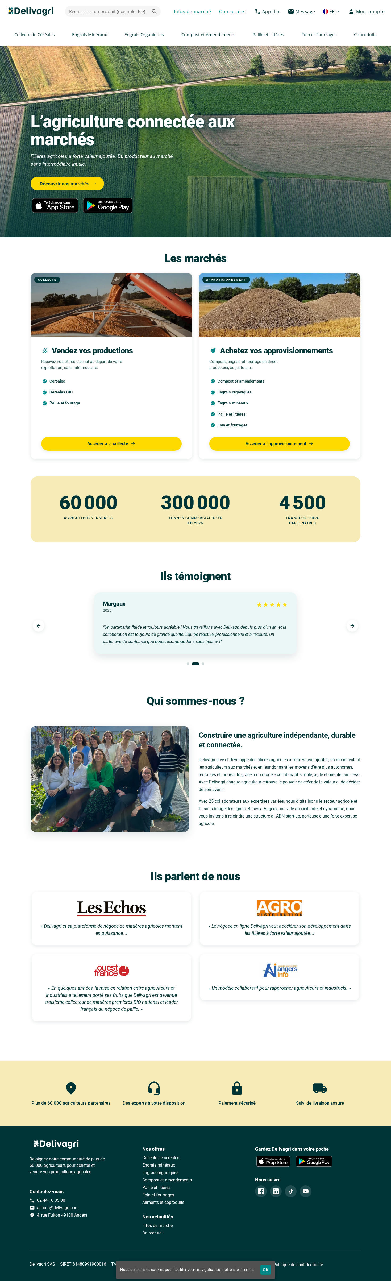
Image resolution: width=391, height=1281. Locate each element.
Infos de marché (157, 1225)
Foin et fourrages (158, 1194)
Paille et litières (156, 1187)
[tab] (188, 663)
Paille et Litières (268, 35)
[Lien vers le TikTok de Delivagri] (291, 1191)
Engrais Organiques (144, 35)
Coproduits (365, 35)
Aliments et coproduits (163, 1202)
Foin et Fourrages (319, 35)
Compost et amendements (167, 1180)
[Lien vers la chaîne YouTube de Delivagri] (305, 1191)
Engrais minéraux (158, 1165)
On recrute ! (153, 1233)
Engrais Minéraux (89, 35)
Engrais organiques (160, 1172)
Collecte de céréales (160, 1157)
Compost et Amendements (208, 35)
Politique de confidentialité (297, 1264)
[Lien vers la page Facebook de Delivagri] (261, 1191)
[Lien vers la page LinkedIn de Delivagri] (276, 1191)
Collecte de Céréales (34, 35)
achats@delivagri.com (54, 1207)
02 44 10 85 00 (47, 1200)
